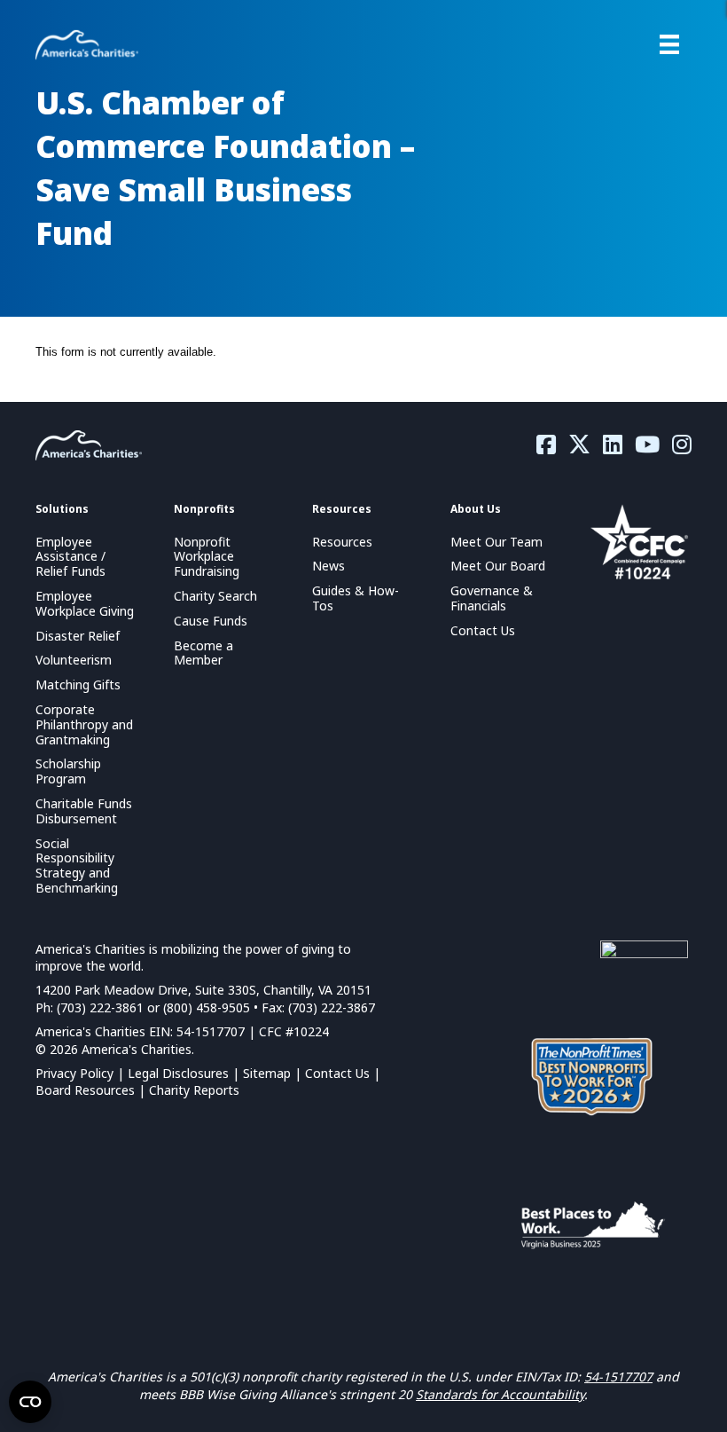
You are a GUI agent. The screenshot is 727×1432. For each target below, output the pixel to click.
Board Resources (85, 1090)
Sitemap (267, 1073)
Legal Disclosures (178, 1073)
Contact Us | (342, 1073)
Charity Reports (194, 1090)
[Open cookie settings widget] (30, 1402)
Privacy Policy (74, 1073)
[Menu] (669, 44)
